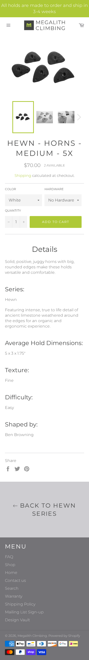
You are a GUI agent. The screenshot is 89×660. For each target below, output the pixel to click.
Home (11, 572)
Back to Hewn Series (47, 509)
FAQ (9, 556)
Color (10, 189)
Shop (10, 564)
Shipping (23, 175)
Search (12, 588)
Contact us (15, 580)
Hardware (54, 189)
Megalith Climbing (32, 636)
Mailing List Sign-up (24, 612)
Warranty (13, 596)
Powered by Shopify (64, 636)
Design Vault (17, 620)
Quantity (13, 210)
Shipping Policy (20, 604)
